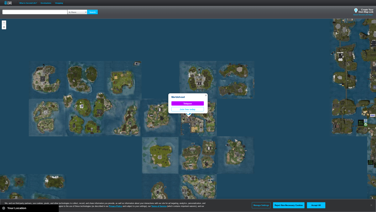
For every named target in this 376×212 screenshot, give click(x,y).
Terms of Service (159, 206)
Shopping (59, 3)
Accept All (316, 205)
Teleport (187, 103)
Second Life (9, 3)
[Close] (371, 205)
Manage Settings (261, 205)
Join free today (187, 109)
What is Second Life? (28, 3)
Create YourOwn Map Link (366, 10)
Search (92, 12)
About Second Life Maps (363, 15)
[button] (206, 95)
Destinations (46, 3)
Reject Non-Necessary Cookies (289, 205)
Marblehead (178, 97)
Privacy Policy (115, 206)
